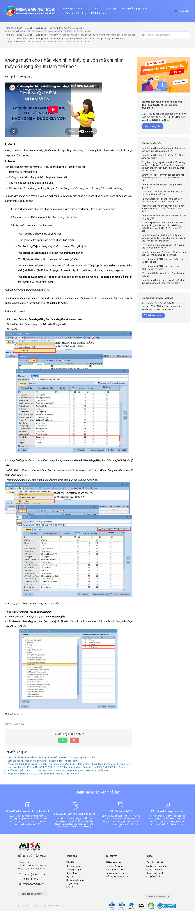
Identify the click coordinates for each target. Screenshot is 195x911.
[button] (62, 740)
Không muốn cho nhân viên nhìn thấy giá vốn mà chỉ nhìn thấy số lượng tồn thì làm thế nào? (163, 208)
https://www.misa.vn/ (33, 883)
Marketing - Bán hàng (156, 866)
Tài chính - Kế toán (155, 862)
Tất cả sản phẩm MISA (31, 893)
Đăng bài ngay (155, 315)
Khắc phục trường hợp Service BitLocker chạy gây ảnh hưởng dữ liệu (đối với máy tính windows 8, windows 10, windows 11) (69, 763)
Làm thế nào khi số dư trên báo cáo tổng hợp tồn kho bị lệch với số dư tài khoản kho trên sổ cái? (163, 178)
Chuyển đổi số (153, 876)
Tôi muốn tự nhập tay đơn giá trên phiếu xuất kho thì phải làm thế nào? (163, 193)
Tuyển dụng (72, 883)
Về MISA (70, 862)
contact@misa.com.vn (34, 874)
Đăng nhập (71, 873)
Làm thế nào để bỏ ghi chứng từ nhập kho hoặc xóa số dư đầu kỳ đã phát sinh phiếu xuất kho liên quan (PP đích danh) (164, 238)
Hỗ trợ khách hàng (75, 880)
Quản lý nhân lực (154, 869)
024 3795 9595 (30, 879)
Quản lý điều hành (154, 873)
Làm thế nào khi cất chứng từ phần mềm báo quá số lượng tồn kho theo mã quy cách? (163, 281)
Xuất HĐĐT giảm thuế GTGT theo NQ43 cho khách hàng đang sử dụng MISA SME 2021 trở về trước (58, 770)
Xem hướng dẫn (152, 126)
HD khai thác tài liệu (106, 8)
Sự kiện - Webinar (114, 866)
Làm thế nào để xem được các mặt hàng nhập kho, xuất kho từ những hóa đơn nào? (164, 253)
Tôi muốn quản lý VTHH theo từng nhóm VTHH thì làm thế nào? (161, 267)
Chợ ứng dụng (73, 866)
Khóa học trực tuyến (115, 869)
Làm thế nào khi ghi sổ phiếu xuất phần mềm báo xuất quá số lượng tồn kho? (163, 149)
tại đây (111, 209)
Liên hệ (69, 887)
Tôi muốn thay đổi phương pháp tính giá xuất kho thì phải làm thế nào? (163, 246)
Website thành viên (157, 896)
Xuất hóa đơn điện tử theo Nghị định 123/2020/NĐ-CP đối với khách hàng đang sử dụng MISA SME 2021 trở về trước (67, 767)
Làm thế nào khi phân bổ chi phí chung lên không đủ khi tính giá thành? (43, 760)
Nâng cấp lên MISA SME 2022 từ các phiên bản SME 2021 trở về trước (43, 773)
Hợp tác (70, 876)
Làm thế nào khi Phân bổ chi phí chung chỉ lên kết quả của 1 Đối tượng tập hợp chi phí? (51, 757)
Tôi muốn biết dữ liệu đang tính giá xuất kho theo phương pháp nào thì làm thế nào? (163, 200)
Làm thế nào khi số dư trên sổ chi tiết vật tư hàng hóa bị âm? (163, 156)
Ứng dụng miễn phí (115, 873)
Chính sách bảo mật (56, 906)
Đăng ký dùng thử (74, 869)
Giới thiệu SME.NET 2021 (76, 8)
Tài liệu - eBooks (113, 862)
